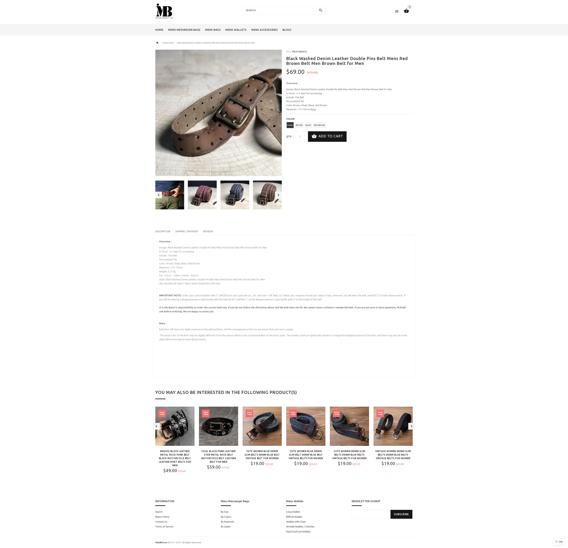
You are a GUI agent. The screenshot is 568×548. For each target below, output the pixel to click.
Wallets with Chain (296, 521)
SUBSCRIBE (401, 514)
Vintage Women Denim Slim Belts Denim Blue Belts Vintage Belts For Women (393, 455)
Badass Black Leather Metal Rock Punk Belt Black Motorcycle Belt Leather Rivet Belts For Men (175, 458)
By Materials (227, 521)
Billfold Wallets (294, 516)
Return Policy (162, 516)
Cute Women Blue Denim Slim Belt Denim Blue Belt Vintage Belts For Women (306, 455)
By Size (224, 511)
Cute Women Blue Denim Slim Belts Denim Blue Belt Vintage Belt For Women (262, 455)
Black (308, 125)
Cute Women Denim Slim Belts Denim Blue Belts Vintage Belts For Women (349, 455)
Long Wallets (293, 511)
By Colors (226, 516)
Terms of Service (164, 526)
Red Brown (319, 125)
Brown (299, 125)
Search (159, 511)
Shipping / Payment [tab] (186, 231)
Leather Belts (168, 43)
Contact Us (161, 521)
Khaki (290, 125)
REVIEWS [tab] (208, 231)
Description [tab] (162, 231)
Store (161, 542)
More (313, 109)
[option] (169, 195)
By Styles (225, 526)
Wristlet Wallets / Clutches (300, 526)
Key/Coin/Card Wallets (298, 531)
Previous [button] (158, 195)
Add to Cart (330, 136)
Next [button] (278, 195)
